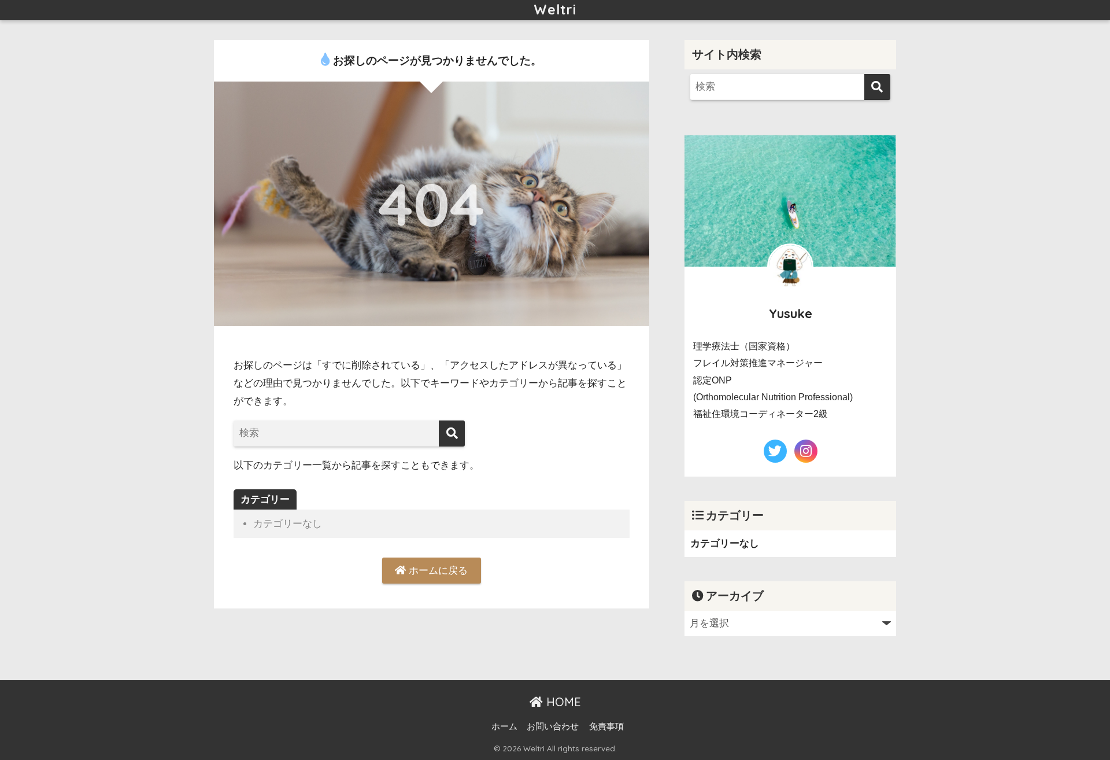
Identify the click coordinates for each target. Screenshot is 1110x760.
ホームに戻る (437, 570)
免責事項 (606, 726)
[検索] (452, 433)
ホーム (504, 726)
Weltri (555, 9)
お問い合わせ (553, 726)
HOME (562, 702)
